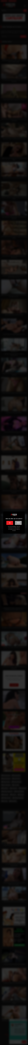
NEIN (18, 523)
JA (10, 523)
